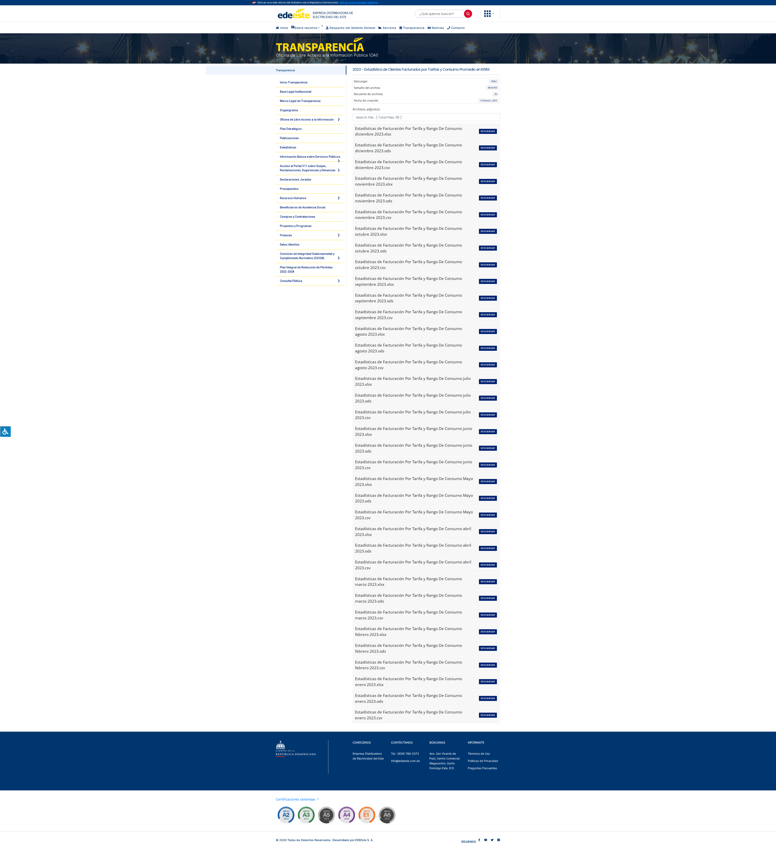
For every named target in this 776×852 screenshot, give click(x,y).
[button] (489, 13)
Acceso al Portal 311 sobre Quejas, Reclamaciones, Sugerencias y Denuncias (307, 168)
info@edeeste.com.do (405, 761)
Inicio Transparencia (293, 82)
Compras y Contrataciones (297, 216)
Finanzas (286, 235)
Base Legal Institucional (295, 91)
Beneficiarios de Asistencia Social (302, 207)
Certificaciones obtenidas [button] (296, 799)
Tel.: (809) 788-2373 (405, 753)
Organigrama (289, 110)
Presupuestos (289, 188)
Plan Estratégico (291, 128)
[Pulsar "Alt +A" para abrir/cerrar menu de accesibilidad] (5, 431)
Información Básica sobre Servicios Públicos (310, 156)
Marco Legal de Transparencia (300, 101)
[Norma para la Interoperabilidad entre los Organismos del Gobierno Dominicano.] (346, 815)
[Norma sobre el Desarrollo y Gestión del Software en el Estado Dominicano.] (387, 815)
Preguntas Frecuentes (482, 768)
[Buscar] (468, 14)
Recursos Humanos (293, 198)
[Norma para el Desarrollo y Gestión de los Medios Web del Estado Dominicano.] (286, 815)
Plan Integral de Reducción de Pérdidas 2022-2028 (306, 269)
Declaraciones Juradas (295, 179)
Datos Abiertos (289, 244)
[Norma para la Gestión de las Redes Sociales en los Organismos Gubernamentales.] (367, 815)
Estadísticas (288, 147)
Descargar (488, 131)
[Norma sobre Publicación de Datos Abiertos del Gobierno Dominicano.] (306, 815)
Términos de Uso (479, 753)
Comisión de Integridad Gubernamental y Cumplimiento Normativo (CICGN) (307, 256)
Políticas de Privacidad (483, 761)
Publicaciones (289, 138)
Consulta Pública (291, 281)
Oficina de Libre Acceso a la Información (307, 119)
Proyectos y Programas (296, 226)
